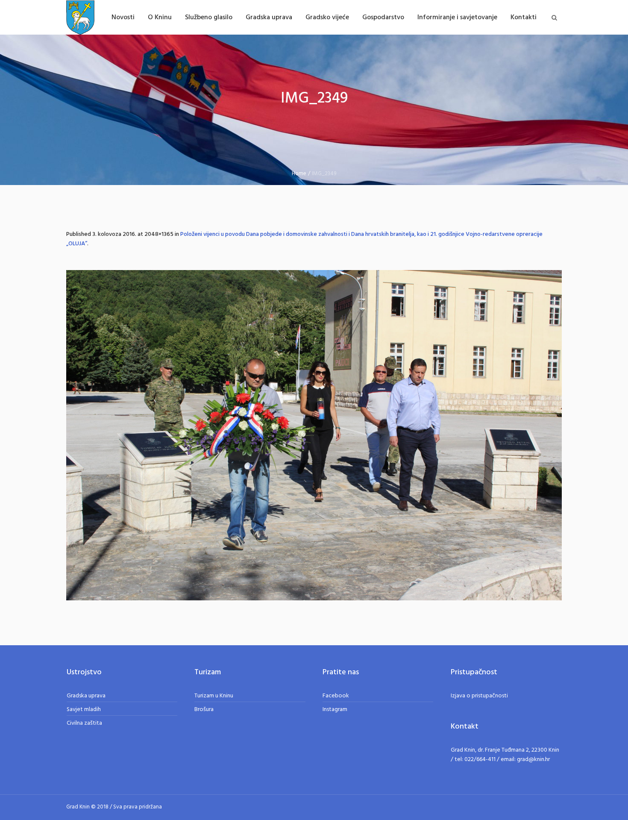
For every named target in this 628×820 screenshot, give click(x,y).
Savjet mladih (84, 709)
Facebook (336, 696)
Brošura (204, 709)
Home (299, 173)
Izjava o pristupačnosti (479, 696)
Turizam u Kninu (213, 696)
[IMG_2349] (314, 435)
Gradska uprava (86, 696)
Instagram (335, 709)
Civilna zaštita (84, 723)
